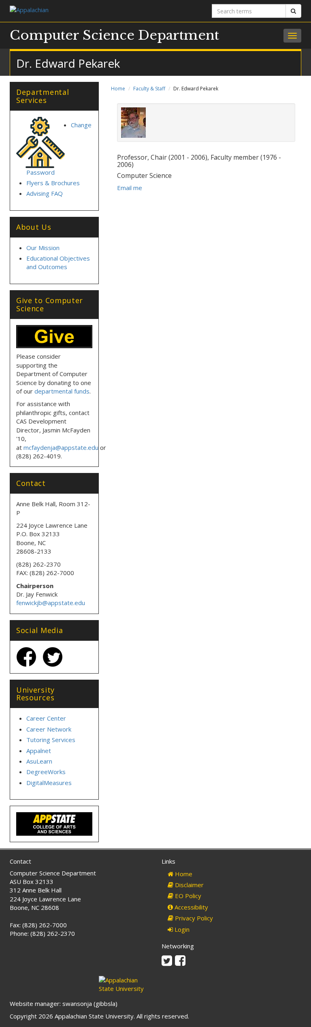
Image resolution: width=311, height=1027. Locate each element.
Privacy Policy (193, 918)
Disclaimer (188, 885)
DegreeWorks (46, 772)
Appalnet (38, 751)
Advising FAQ (44, 193)
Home (118, 88)
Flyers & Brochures (53, 183)
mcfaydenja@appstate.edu (60, 447)
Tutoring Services (50, 740)
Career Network (48, 729)
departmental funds (61, 391)
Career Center (46, 718)
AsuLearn (39, 761)
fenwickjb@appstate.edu (50, 603)
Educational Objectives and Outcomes (58, 262)
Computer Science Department (114, 35)
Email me (129, 188)
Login (181, 929)
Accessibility (190, 907)
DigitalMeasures (49, 783)
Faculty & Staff (149, 88)
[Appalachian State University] (79, 11)
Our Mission (43, 248)
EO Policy (187, 896)
